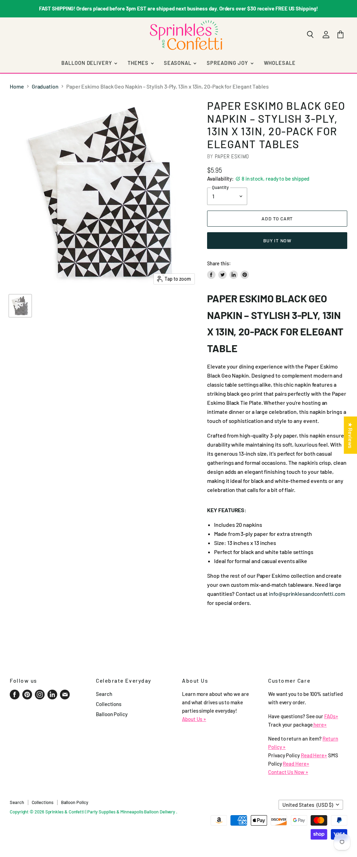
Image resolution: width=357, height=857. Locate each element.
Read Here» (314, 755)
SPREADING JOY (228, 63)
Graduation (45, 86)
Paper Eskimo (232, 156)
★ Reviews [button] (350, 435)
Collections (108, 704)
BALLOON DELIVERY (87, 63)
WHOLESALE (280, 63)
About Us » (194, 719)
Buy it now (277, 240)
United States (307, 805)
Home (17, 86)
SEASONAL (178, 63)
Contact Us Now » (288, 772)
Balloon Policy (112, 714)
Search (104, 694)
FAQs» (331, 716)
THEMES (139, 63)
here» (320, 724)
